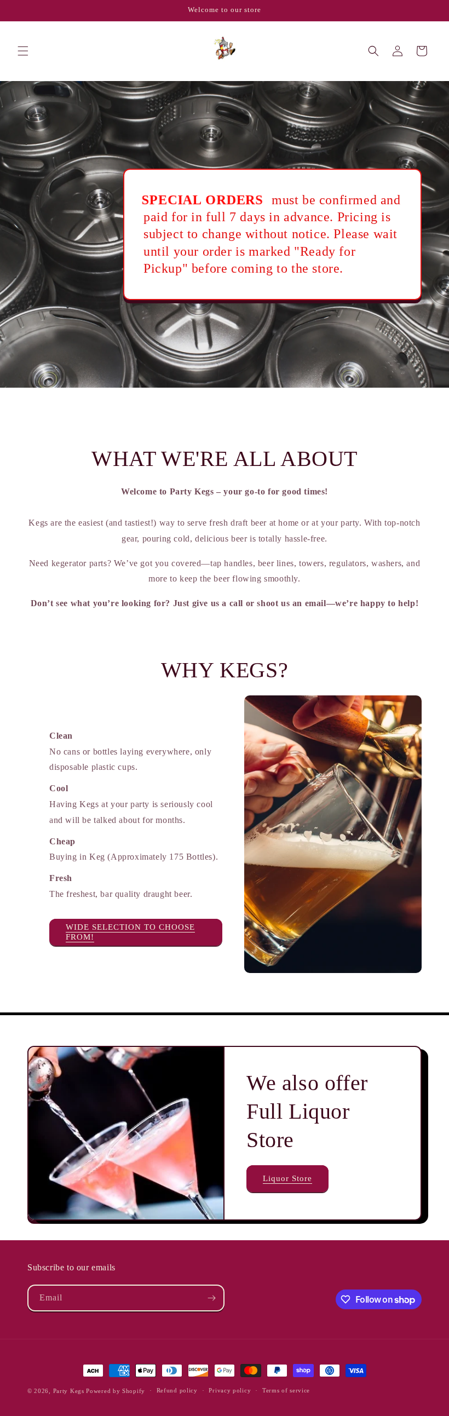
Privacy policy (230, 1390)
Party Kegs (70, 1391)
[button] (23, 51)
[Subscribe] (211, 1298)
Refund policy (177, 1390)
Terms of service (286, 1390)
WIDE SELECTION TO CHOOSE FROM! (130, 932)
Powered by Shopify (115, 1391)
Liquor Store (287, 1178)
